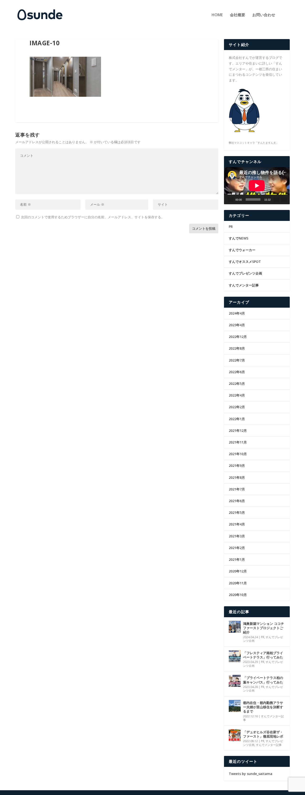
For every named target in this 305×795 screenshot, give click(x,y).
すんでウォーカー (242, 250)
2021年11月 (238, 442)
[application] (257, 185)
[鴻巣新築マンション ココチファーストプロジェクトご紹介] (235, 627)
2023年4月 (237, 325)
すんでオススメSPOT (245, 261)
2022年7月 (237, 360)
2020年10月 (238, 594)
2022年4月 (237, 395)
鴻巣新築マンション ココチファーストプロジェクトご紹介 (263, 627)
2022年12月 (238, 336)
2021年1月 (237, 559)
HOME (217, 15)
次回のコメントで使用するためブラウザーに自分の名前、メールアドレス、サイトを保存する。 (92, 217)
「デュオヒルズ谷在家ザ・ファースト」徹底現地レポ (263, 734)
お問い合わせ (263, 15)
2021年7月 (237, 489)
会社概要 (237, 15)
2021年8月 (237, 477)
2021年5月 (237, 512)
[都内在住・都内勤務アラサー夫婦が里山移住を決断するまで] (235, 706)
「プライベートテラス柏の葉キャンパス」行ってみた (263, 679)
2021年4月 (237, 524)
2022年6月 (237, 372)
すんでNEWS (238, 238)
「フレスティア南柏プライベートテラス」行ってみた (263, 655)
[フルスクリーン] (284, 199)
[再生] (231, 199)
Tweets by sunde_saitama (250, 773)
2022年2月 (237, 407)
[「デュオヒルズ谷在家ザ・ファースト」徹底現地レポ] (235, 735)
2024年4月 (237, 313)
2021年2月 (237, 547)
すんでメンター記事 (244, 285)
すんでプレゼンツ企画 (245, 273)
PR (231, 226)
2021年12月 (238, 430)
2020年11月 (238, 583)
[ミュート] (276, 199)
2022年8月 (237, 348)
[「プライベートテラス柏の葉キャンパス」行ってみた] (235, 681)
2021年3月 (237, 536)
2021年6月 (237, 501)
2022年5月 (237, 383)
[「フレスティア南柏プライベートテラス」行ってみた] (235, 656)
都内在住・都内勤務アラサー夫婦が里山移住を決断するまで (263, 706)
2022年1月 (237, 419)
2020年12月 (238, 571)
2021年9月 (237, 465)
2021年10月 (238, 454)
